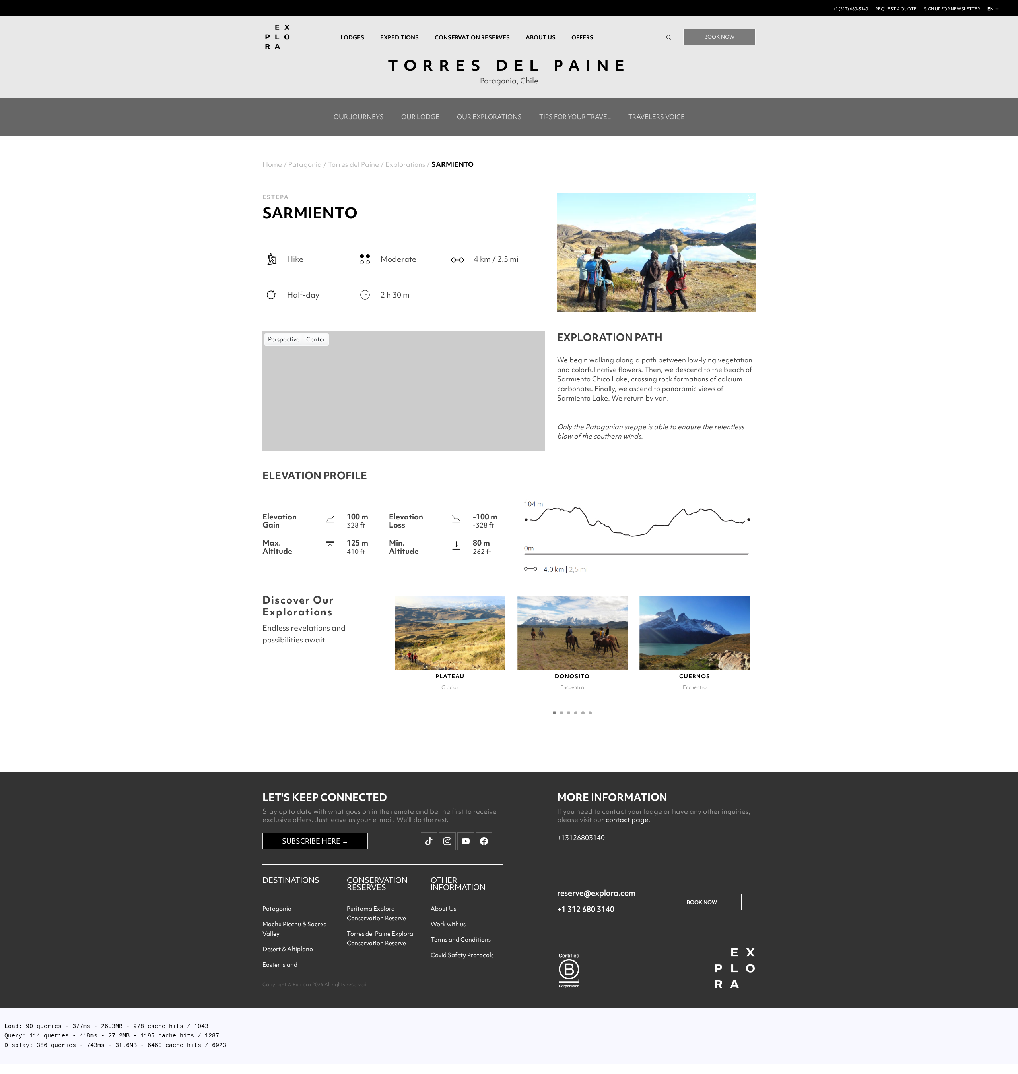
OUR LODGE (420, 116)
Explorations (405, 164)
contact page (627, 819)
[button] (554, 712)
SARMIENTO (452, 164)
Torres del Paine (353, 164)
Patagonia (305, 164)
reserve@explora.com (596, 893)
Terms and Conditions (461, 940)
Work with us (448, 924)
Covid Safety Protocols (462, 955)
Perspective (283, 339)
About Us (443, 909)
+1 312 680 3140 (585, 909)
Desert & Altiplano (287, 949)
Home (272, 164)
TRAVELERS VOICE (656, 116)
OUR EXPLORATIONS (489, 116)
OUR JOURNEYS (359, 116)
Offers (582, 37)
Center (315, 339)
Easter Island (279, 965)
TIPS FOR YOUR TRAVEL (575, 116)
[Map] (403, 391)
